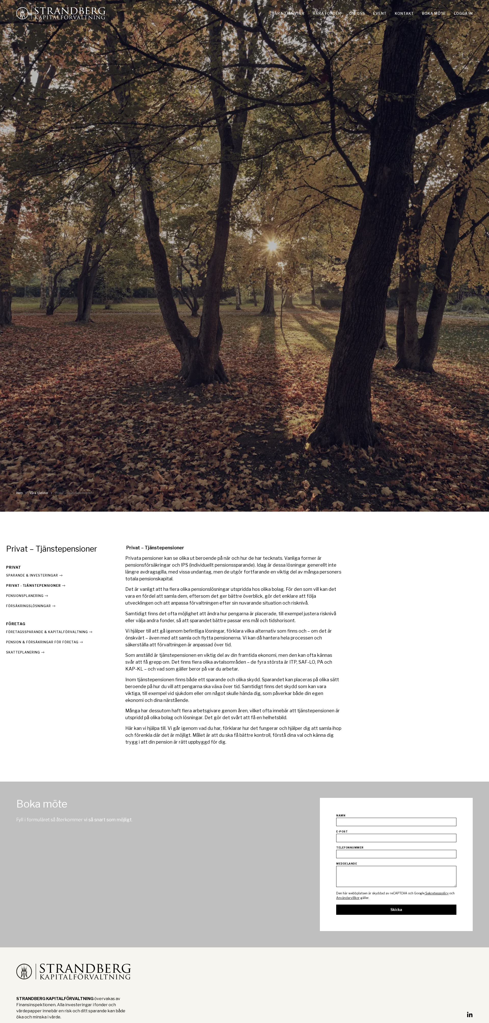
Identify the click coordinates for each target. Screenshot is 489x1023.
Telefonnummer (350, 847)
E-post (342, 831)
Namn (340, 815)
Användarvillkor (348, 898)
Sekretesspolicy (437, 893)
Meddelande (346, 863)
